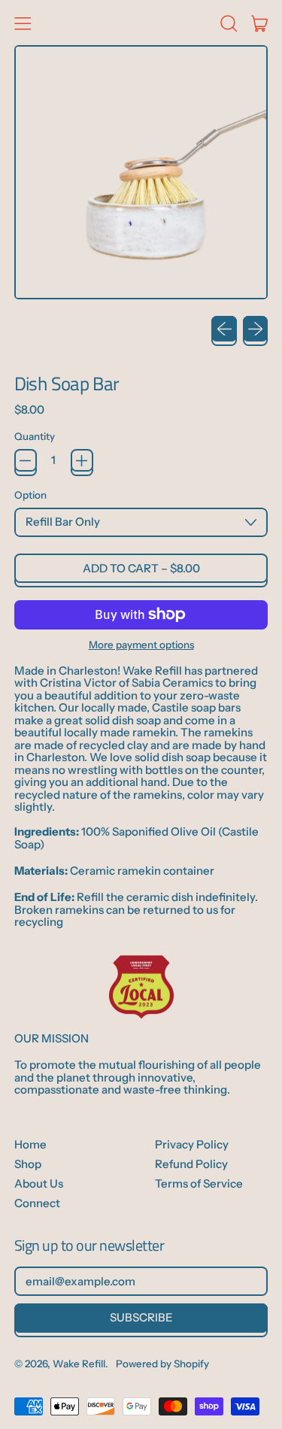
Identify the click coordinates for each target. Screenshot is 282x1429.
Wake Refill (79, 1364)
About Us (38, 1183)
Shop (27, 1164)
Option (30, 495)
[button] (228, 23)
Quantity (34, 436)
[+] (82, 460)
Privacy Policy (192, 1144)
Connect (37, 1203)
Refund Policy (191, 1164)
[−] (25, 460)
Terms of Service (199, 1183)
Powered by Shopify (162, 1364)
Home (30, 1144)
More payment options (141, 645)
